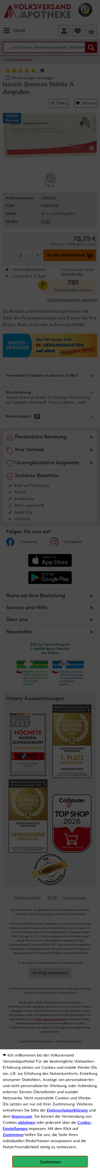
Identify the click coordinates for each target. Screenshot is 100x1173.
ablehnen (26, 1123)
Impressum (22, 1117)
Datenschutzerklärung (67, 1110)
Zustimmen (13, 1135)
